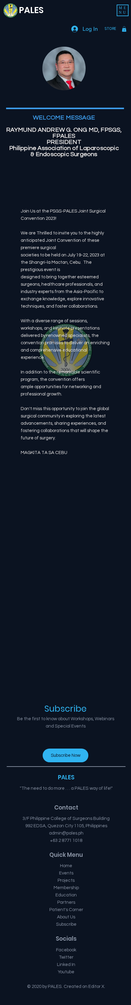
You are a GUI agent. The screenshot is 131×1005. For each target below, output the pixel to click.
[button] (123, 10)
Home (66, 866)
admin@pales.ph (66, 833)
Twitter (66, 957)
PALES (31, 10)
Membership (66, 887)
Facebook (66, 950)
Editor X (96, 986)
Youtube (66, 972)
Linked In (66, 964)
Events (66, 873)
